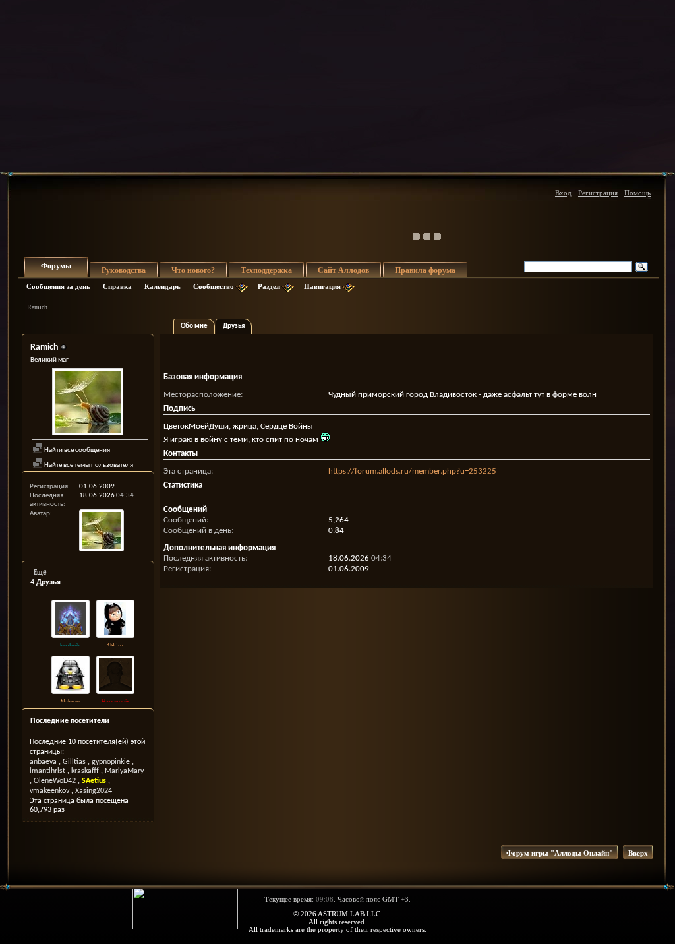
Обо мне (194, 326)
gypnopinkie (111, 762)
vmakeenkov (49, 791)
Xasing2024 (93, 791)
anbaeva (43, 762)
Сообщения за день (58, 286)
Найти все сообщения (76, 450)
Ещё (40, 573)
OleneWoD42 (55, 781)
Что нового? (193, 270)
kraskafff (85, 771)
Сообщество (213, 286)
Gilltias (74, 762)
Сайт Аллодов (343, 270)
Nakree (70, 702)
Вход (563, 193)
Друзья (234, 326)
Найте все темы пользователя (88, 465)
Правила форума (425, 270)
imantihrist (47, 771)
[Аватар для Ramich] (88, 403)
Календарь (162, 286)
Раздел (269, 286)
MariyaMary (124, 771)
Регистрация (598, 193)
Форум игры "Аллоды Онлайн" (559, 853)
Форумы (56, 265)
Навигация (322, 286)
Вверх (638, 853)
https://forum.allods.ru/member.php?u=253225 (412, 471)
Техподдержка (266, 270)
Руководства (124, 270)
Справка (117, 286)
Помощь (637, 193)
